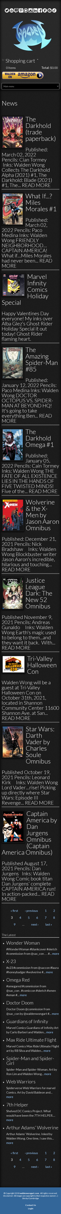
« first (14, 910)
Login (30, 1208)
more (55, 953)
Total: (45, 68)
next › (35, 924)
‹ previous (31, 910)
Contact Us (30, 1205)
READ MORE (36, 185)
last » (48, 924)
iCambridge (33, 1198)
